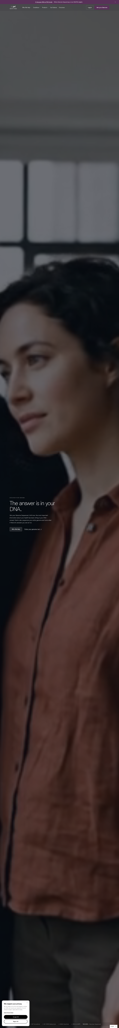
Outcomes (62, 7)
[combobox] (113, 1026)
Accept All (16, 1017)
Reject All (15, 1021)
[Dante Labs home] (13, 7)
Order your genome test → (33, 529)
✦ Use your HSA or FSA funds (43, 2)
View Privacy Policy (8, 1012)
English (112, 1026)
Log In (90, 7)
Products (44, 7)
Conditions (36, 7)
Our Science (53, 7)
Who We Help (26, 7)
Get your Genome (102, 7)
